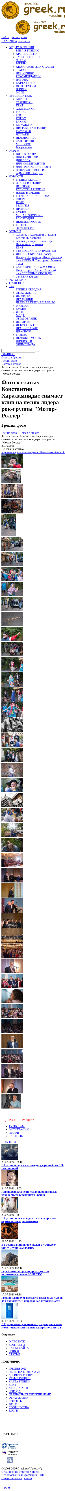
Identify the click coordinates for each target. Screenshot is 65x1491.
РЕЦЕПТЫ (16, 1400)
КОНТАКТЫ (17, 1344)
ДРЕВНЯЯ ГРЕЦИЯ (21, 1375)
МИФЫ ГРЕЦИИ (20, 1378)
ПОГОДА (15, 1391)
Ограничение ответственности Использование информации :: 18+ (22, 1473)
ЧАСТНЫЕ (16, 1135)
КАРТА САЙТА (19, 1347)
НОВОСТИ (8, 1142)
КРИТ (12, 1384)
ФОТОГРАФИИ (19, 1129)
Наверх (5, 1487)
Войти (5, 37)
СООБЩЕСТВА (19, 1407)
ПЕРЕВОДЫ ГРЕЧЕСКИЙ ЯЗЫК (30, 1394)
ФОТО (13, 1404)
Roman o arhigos (29, 432)
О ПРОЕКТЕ (17, 1341)
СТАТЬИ (14, 1354)
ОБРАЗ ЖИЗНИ (19, 1397)
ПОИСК (14, 1351)
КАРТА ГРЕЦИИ (20, 1381)
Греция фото (9, 432)
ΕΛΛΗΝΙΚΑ (9, 41)
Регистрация (19, 37)
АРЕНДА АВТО (19, 1387)
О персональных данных (16, 1478)
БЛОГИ (13, 1410)
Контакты (24, 41)
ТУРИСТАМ (17, 1126)
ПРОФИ (14, 1132)
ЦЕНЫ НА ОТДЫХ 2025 (24, 1371)
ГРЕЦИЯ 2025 (18, 1368)
